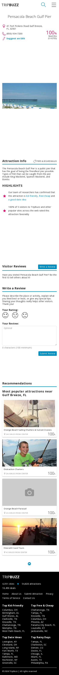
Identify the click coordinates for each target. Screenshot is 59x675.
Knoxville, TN (9, 621)
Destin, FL (36, 650)
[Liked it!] (5, 315)
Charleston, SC (38, 644)
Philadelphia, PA (39, 662)
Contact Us (29, 598)
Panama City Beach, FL (43, 625)
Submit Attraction (33, 593)
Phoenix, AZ (37, 621)
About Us (16, 593)
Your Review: (10, 323)
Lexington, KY (9, 641)
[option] (29, 96)
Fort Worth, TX (10, 650)
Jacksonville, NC (39, 631)
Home (5, 593)
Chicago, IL (37, 653)
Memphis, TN (9, 628)
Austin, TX (36, 659)
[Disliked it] (25, 315)
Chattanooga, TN (11, 625)
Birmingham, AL (10, 612)
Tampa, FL (36, 612)
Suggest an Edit (16, 38)
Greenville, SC (9, 662)
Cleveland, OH (9, 644)
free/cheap (44, 195)
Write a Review (47, 266)
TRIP (10, 5)
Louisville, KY (38, 628)
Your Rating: (10, 309)
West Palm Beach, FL (13, 631)
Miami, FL (36, 656)
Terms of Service (11, 598)
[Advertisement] (29, 61)
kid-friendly (32, 195)
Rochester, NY (9, 659)
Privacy (49, 593)
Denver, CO (37, 647)
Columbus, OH (9, 609)
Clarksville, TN (9, 618)
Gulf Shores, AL (10, 615)
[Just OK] (15, 315)
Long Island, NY (10, 647)
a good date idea (17, 199)
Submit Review (47, 353)
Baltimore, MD (10, 656)
